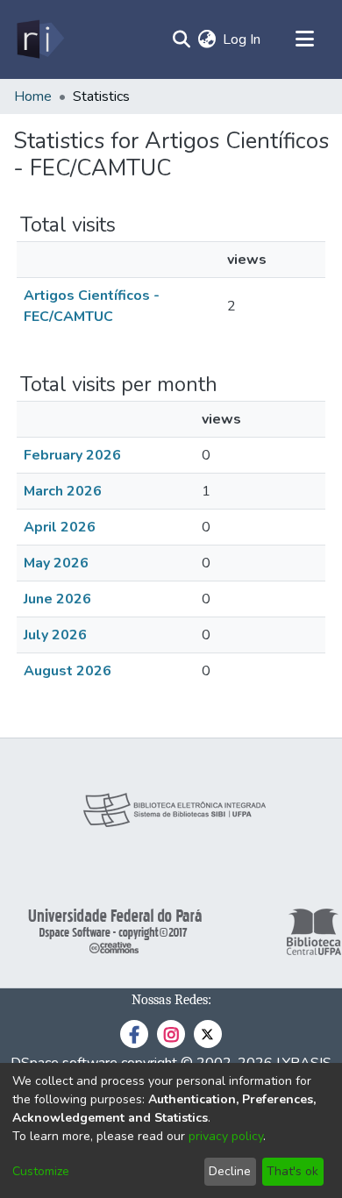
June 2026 (57, 599)
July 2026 (55, 635)
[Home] (39, 39)
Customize (40, 1171)
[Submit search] (181, 39)
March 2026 (63, 491)
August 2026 (67, 671)
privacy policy (226, 1136)
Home (33, 96)
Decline (230, 1171)
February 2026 (72, 455)
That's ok (292, 1171)
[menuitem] (206, 39)
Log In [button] (242, 39)
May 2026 (56, 563)
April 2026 (60, 527)
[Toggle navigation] (304, 39)
